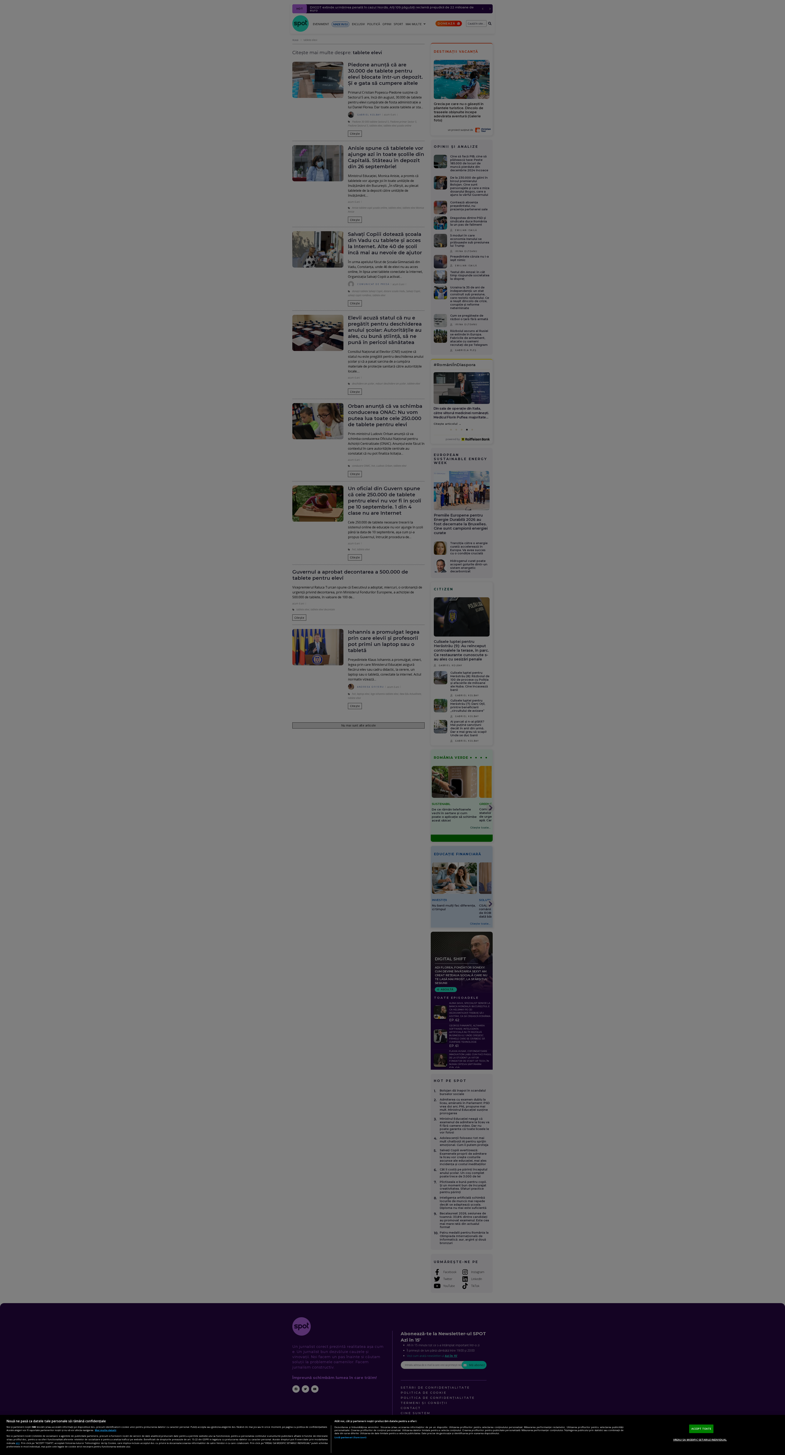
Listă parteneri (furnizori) (350, 1437)
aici (18, 1443)
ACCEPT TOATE (701, 1428)
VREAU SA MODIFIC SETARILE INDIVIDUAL (700, 1439)
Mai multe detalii (105, 1430)
